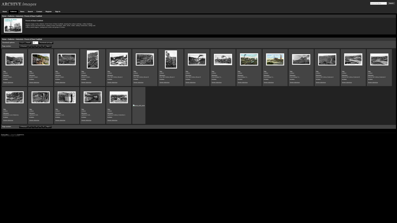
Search (391, 3)
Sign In (57, 11)
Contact (39, 11)
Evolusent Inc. (20, 134)
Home (5, 11)
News (22, 11)
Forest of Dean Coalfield (33, 16)
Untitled (5, 73)
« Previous (23, 46)
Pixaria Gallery (4, 134)
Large (22, 42)
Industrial (19, 16)
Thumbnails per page (46, 42)
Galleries (13, 11)
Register (49, 11)
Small (28, 42)
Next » (48, 46)
